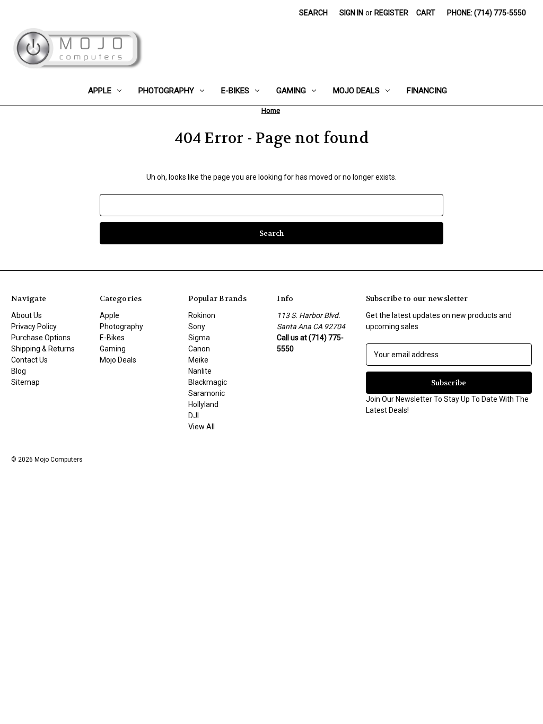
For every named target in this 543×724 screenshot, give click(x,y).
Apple (99, 90)
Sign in (351, 12)
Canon (199, 349)
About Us (26, 315)
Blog (18, 371)
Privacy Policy (34, 326)
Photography (166, 90)
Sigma (199, 337)
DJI (193, 415)
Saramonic (206, 393)
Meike (198, 360)
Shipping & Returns (43, 349)
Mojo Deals (356, 90)
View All (201, 426)
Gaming (291, 90)
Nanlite (200, 371)
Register (391, 12)
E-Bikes (235, 90)
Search (313, 12)
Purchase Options (41, 337)
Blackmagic (207, 382)
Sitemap (25, 382)
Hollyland (203, 404)
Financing (427, 90)
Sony (196, 326)
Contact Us (29, 360)
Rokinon (201, 315)
